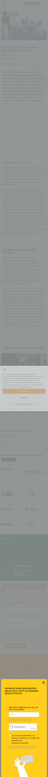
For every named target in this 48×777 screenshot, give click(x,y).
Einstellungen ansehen (24, 404)
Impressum (37, 408)
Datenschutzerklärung (26, 408)
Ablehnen (24, 398)
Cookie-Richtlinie (12, 408)
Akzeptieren (24, 391)
